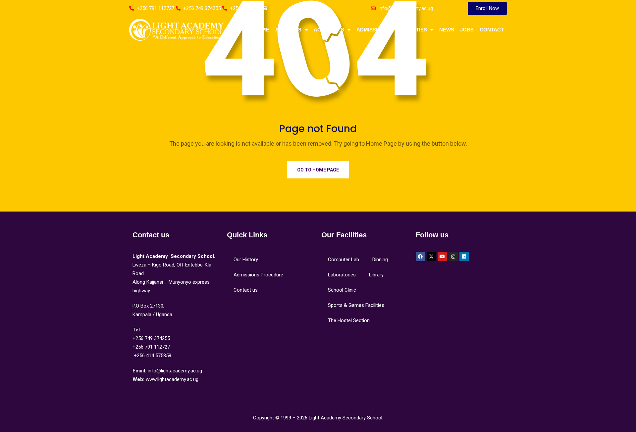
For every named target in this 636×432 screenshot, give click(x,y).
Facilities (413, 29)
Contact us (246, 290)
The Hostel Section (349, 320)
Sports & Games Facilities (356, 305)
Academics (329, 29)
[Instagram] (453, 256)
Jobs (467, 29)
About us (288, 29)
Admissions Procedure (258, 275)
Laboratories (342, 275)
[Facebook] (420, 256)
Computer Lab (343, 260)
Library (376, 275)
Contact (492, 29)
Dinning (380, 260)
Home (261, 29)
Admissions (372, 29)
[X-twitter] (431, 256)
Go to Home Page (318, 169)
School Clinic (342, 290)
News (446, 29)
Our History (246, 260)
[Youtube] (442, 256)
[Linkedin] (464, 256)
